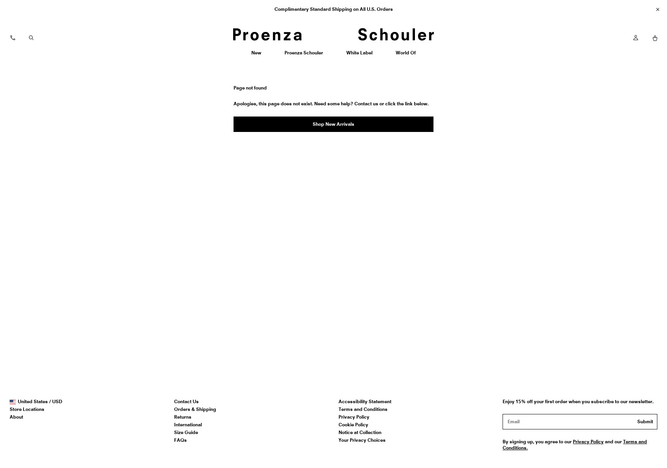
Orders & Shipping (195, 409)
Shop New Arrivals (333, 124)
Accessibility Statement (365, 401)
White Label (359, 55)
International (188, 424)
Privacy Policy (354, 417)
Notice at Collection (360, 432)
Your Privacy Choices (362, 440)
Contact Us (186, 401)
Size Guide (186, 432)
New (259, 55)
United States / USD (39, 402)
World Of (406, 55)
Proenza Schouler (303, 55)
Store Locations (27, 409)
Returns (182, 417)
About (16, 417)
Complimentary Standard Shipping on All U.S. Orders (333, 9)
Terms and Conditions (363, 409)
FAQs (180, 440)
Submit (645, 421)
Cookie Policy (353, 424)
